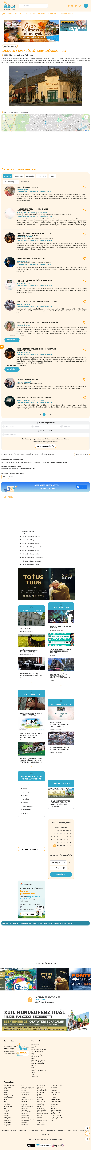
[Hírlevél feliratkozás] (69, 6)
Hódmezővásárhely (16, 55)
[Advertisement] (45, 514)
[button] (45, 122)
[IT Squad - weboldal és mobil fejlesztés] (58, 1145)
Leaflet (87, 130)
